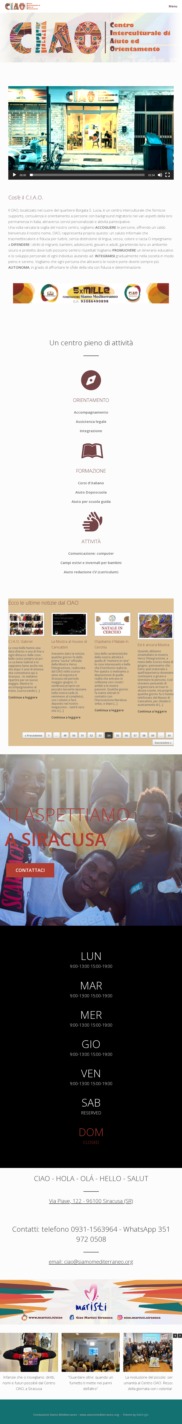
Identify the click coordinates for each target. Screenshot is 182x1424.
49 (65, 735)
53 (100, 735)
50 (73, 735)
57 (135, 735)
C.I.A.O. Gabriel (20, 641)
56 (126, 735)
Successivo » (163, 742)
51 (82, 735)
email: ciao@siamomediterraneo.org (91, 1261)
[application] (91, 133)
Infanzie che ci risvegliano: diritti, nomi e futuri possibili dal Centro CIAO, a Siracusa (29, 1383)
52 (91, 735)
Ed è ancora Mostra (153, 644)
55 (117, 735)
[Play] (14, 175)
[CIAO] (22, 6)
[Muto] (160, 175)
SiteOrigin (142, 1414)
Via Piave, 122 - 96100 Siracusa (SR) (91, 1201)
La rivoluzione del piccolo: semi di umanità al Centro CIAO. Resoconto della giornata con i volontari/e (152, 1383)
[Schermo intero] (167, 175)
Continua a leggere (23, 697)
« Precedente (33, 735)
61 (169, 735)
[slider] (87, 175)
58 (143, 735)
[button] (91, 132)
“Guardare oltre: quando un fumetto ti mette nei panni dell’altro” (90, 1383)
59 (152, 735)
